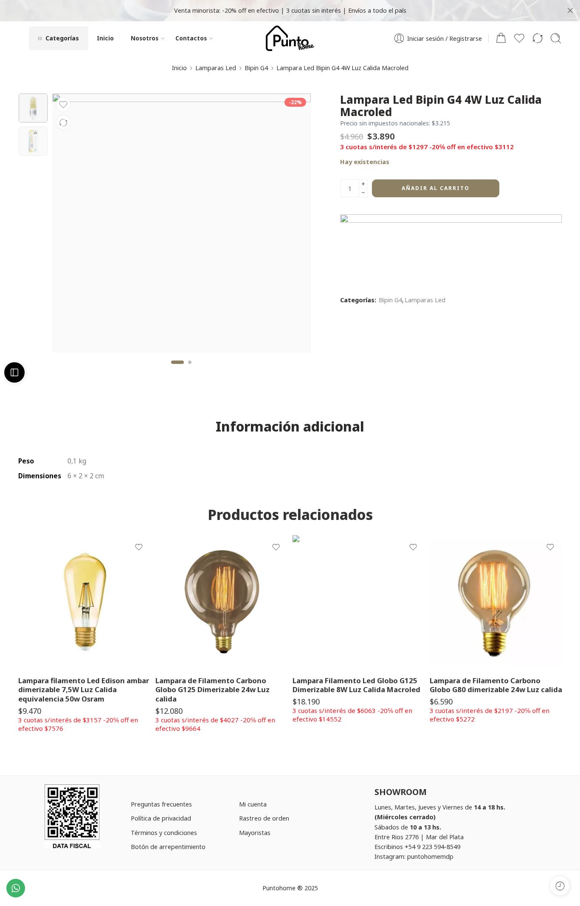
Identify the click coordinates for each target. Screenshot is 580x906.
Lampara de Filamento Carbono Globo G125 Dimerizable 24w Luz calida (212, 690)
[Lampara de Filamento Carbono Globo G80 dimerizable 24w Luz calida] (496, 601)
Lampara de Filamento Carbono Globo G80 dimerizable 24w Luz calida (496, 685)
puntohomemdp (430, 856)
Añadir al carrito (436, 188)
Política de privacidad (161, 818)
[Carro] (501, 38)
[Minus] (363, 192)
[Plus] (363, 183)
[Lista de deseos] (63, 104)
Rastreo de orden (264, 818)
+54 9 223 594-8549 (432, 846)
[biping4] (33, 108)
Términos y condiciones (164, 832)
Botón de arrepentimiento (168, 846)
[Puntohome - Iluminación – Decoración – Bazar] (290, 38)
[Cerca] (570, 10)
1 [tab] (178, 369)
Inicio (105, 38)
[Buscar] (556, 38)
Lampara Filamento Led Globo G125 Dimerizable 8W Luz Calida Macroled (356, 685)
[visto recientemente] (559, 885)
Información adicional (290, 426)
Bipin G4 (256, 67)
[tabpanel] (181, 225)
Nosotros (144, 38)
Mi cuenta (253, 804)
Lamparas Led (215, 67)
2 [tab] (189, 369)
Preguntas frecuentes (161, 804)
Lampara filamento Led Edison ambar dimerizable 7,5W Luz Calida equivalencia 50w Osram (83, 690)
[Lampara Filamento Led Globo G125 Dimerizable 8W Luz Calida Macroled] (359, 601)
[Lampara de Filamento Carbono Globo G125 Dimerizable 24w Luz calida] (221, 601)
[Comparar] (63, 122)
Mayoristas (254, 832)
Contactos (191, 38)
